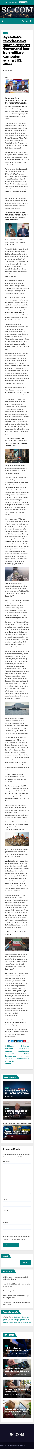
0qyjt (5, 1445)
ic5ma (24, 1445)
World (5, 33)
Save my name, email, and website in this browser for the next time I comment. (16, 1238)
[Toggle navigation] (31, 21)
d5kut (18, 1445)
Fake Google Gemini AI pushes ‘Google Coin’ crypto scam (17, 1411)
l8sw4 (14, 1445)
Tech (6, 1345)
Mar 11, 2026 (10, 1354)
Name (5, 1199)
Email (5, 1211)
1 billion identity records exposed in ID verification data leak (16, 1350)
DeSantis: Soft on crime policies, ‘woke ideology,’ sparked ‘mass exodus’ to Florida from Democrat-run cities (17, 1319)
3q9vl (21, 1445)
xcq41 (8, 1445)
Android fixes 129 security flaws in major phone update (16, 1371)
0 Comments (22, 1354)
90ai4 (11, 1445)
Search (5, 1256)
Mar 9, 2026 (10, 1415)
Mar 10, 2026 (10, 1374)
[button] (23, 21)
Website (5, 1222)
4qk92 (1, 1445)
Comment (6, 1161)
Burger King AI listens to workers (14, 1291)
